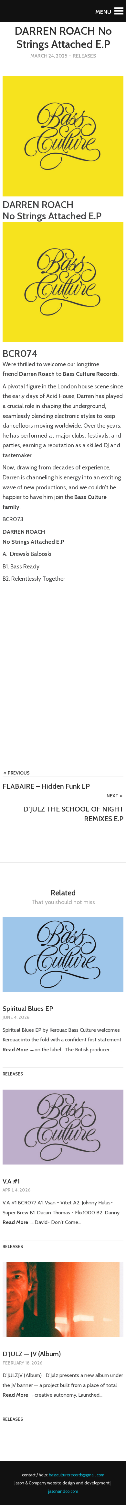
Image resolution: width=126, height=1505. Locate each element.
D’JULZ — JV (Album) (32, 1354)
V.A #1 (11, 1181)
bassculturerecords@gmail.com (76, 1475)
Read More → (19, 1049)
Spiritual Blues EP (28, 1008)
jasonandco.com (63, 1491)
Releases (84, 56)
